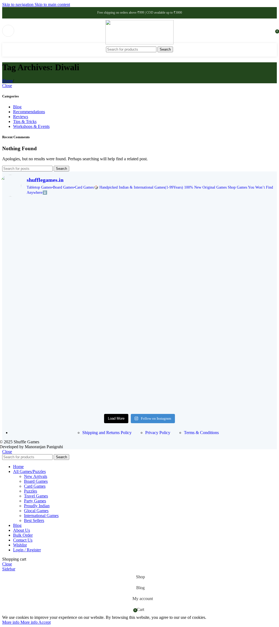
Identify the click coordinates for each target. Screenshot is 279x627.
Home (7, 80)
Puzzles (30, 491)
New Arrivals (35, 476)
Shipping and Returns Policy (107, 432)
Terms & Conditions (201, 432)
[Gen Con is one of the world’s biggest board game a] (139, 220)
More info (20, 622)
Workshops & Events (31, 126)
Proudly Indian (37, 505)
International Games (41, 515)
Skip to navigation (18, 4)
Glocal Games (36, 510)
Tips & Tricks (25, 121)
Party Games (35, 501)
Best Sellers (34, 520)
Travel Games (36, 496)
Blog (17, 106)
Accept (44, 622)
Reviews (20, 116)
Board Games (36, 481)
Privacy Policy (157, 432)
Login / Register (27, 550)
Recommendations (29, 111)
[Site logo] (139, 43)
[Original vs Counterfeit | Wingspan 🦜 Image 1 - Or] (139, 347)
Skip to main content (52, 4)
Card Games (35, 486)
